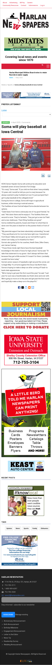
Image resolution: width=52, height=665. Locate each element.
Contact (23, 5)
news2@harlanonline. (14, 595)
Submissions (33, 5)
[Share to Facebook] (19, 287)
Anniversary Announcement (14, 621)
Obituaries (44, 528)
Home (3, 85)
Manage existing (21, 614)
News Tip (7, 638)
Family (34, 528)
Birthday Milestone (11, 628)
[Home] (26, 21)
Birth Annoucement (11, 624)
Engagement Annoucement (14, 631)
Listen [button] (4, 110)
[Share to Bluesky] (26, 287)
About (5, 3)
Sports (10, 85)
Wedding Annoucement (13, 645)
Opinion (9, 528)
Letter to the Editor (11, 634)
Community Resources (10, 5)
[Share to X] (22, 287)
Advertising (13, 3)
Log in (42, 5)
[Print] (33, 287)
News (6, 77)
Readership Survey (11, 641)
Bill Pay (22, 3)
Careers (29, 3)
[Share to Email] (29, 287)
